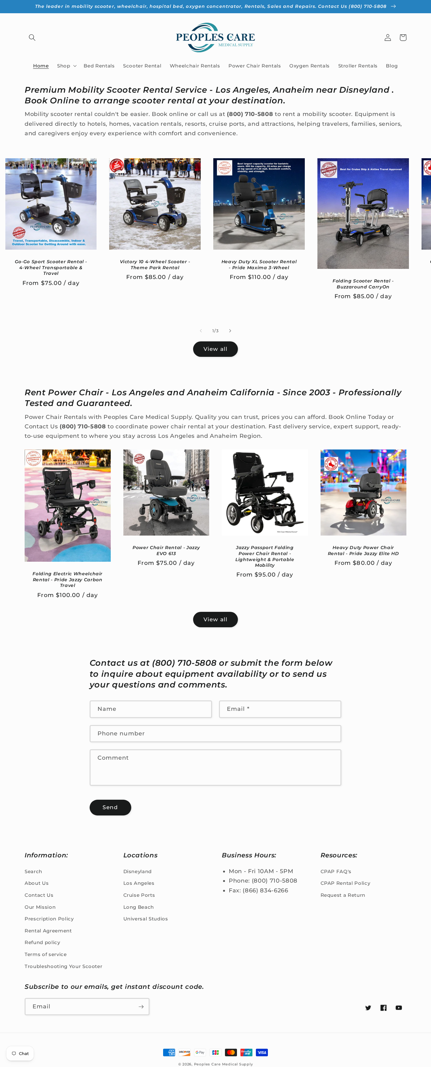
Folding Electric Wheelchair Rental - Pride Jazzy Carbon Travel (67, 579)
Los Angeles (139, 883)
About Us (37, 883)
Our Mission (40, 907)
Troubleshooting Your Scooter (63, 966)
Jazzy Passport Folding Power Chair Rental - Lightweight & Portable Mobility (264, 556)
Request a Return (343, 895)
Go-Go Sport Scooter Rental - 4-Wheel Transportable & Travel (51, 267)
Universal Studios (145, 919)
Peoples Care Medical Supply (223, 1064)
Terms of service (46, 954)
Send (110, 807)
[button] (32, 37)
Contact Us (39, 895)
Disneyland (137, 871)
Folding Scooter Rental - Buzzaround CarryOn (363, 284)
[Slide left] (201, 331)
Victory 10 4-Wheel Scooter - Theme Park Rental (155, 264)
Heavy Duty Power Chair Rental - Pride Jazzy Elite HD (363, 550)
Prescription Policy (49, 919)
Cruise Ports (139, 895)
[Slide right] (230, 331)
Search (33, 871)
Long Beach (138, 907)
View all (215, 349)
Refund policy (42, 942)
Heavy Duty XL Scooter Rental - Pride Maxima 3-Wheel (259, 264)
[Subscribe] (141, 1007)
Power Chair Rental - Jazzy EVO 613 (166, 550)
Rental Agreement (48, 931)
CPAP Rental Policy (345, 883)
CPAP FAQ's (336, 871)
